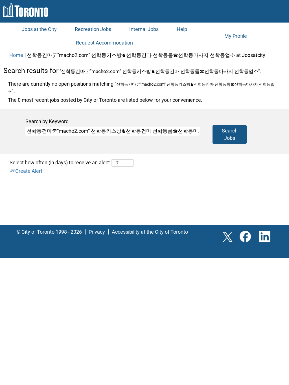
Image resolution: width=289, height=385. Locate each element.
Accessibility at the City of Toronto (150, 232)
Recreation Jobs (93, 29)
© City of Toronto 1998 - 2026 (49, 232)
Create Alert (28, 171)
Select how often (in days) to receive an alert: (60, 162)
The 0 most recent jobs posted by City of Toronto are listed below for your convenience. (105, 100)
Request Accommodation (104, 43)
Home (16, 55)
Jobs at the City (39, 29)
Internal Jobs (144, 29)
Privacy (97, 232)
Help (182, 29)
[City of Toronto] (26, 10)
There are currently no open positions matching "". (141, 87)
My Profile (235, 36)
